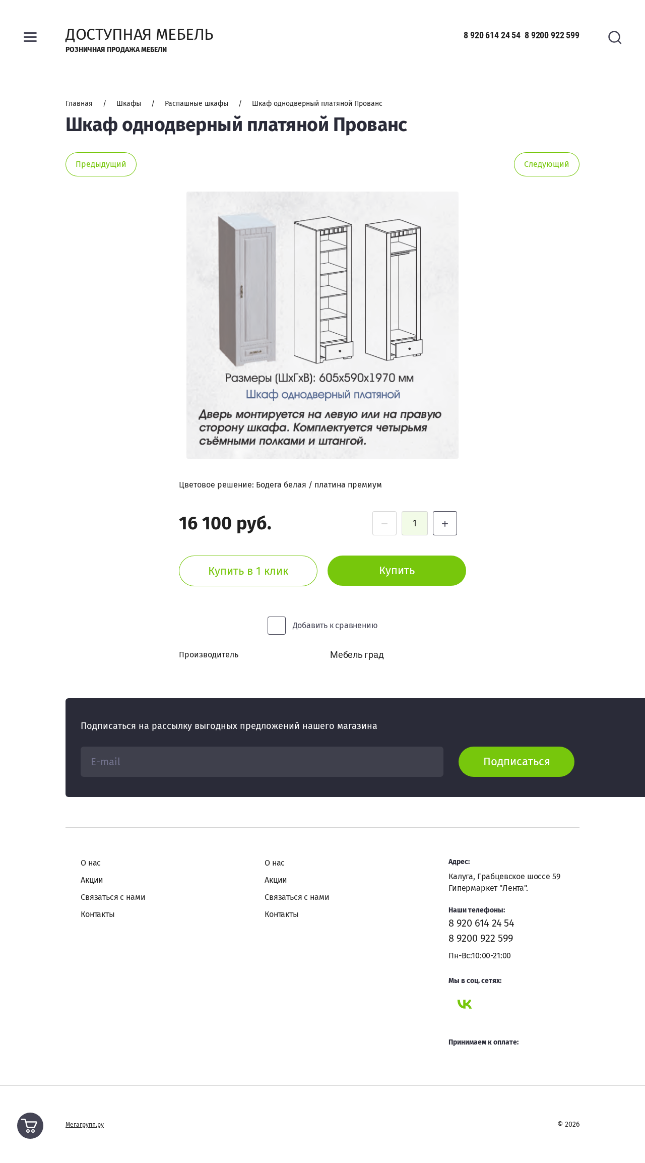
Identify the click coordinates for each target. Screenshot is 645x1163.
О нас (91, 863)
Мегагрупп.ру (85, 1124)
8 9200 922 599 (552, 35)
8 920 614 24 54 (492, 35)
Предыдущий (101, 164)
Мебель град (356, 654)
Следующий (546, 164)
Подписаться (516, 761)
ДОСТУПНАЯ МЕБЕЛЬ (139, 34)
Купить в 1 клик (248, 571)
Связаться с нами (113, 897)
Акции (92, 880)
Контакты (98, 914)
